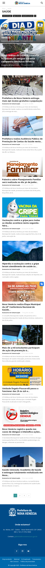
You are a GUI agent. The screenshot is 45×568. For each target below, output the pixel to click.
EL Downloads (26, 559)
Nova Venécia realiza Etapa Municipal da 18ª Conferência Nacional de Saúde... (21, 307)
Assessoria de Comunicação (10, 41)
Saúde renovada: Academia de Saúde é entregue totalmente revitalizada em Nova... (22, 472)
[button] (42, 3)
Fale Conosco (14, 561)
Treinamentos (36, 559)
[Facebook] (16, 551)
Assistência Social (27, 16)
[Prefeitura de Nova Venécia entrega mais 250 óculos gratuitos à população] (22, 85)
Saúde (4, 28)
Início (3, 8)
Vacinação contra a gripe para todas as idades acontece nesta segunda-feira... (21, 223)
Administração (7, 16)
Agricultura (17, 16)
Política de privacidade (28, 561)
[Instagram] (22, 551)
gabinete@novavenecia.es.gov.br (25, 536)
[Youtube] (28, 551)
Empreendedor (7, 559)
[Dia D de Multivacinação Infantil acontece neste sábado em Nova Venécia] (22, 40)
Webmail (16, 559)
